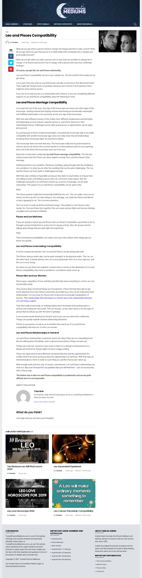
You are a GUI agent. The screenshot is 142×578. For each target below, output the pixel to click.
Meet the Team (101, 564)
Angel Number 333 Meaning (61, 556)
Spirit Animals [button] (43, 24)
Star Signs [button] (27, 24)
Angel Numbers (57, 539)
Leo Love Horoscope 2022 (21, 511)
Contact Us (100, 571)
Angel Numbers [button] (12, 24)
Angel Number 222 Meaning (61, 552)
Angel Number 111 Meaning (61, 549)
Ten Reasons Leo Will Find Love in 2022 (24, 468)
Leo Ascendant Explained (67, 466)
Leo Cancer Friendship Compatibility (73, 511)
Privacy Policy (101, 568)
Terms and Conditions (103, 561)
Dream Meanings (57, 542)
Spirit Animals (56, 546)
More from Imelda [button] (84, 24)
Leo (31, 431)
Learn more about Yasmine (44, 402)
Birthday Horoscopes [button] (63, 24)
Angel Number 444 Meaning (61, 559)
